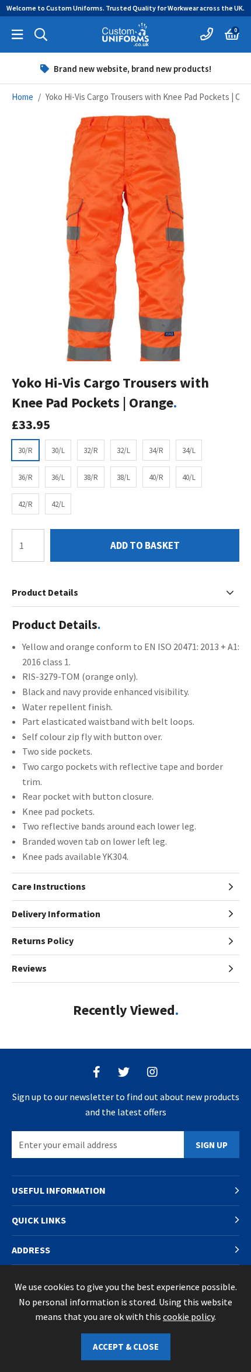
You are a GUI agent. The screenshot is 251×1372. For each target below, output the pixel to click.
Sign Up (212, 1144)
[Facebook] (96, 1072)
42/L (58, 504)
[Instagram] (153, 1072)
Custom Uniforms (125, 34)
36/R (25, 477)
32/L (123, 450)
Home (22, 96)
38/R (90, 477)
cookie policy (188, 1316)
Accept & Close (126, 1346)
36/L (58, 477)
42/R (25, 504)
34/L (189, 450)
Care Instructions (49, 886)
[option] (125, 68)
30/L (58, 450)
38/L (123, 477)
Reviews (29, 968)
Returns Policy (43, 940)
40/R (156, 477)
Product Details (45, 592)
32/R (90, 450)
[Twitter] (124, 1072)
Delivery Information (56, 914)
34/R (156, 450)
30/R (25, 450)
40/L (189, 477)
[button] (232, 34)
